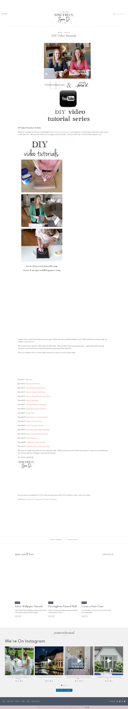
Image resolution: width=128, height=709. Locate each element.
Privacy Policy (35, 701)
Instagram (38, 499)
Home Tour (10, 701)
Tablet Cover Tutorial (34, 421)
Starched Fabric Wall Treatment (38, 429)
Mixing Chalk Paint (33, 383)
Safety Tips (30, 413)
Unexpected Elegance (62, 132)
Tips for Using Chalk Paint (35, 392)
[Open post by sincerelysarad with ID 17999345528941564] (49, 660)
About (23, 701)
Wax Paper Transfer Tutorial (37, 417)
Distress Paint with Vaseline (36, 404)
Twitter (46, 499)
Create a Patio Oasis (92, 606)
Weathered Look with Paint (36, 409)
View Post (18, 616)
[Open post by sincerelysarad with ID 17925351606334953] (79, 660)
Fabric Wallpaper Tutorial (29, 606)
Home (28, 701)
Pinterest (53, 499)
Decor (60, 32)
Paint (50, 602)
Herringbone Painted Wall (62, 606)
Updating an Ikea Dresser (35, 442)
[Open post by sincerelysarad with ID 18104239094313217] (108, 660)
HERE (41, 495)
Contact (17, 701)
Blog (4, 701)
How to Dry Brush (32, 400)
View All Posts (106, 554)
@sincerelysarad (64, 633)
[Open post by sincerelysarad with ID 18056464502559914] (19, 660)
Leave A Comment (56, 539)
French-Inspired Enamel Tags (37, 434)
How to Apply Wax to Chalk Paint (38, 396)
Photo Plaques (31, 438)
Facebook (29, 499)
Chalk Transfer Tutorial (34, 425)
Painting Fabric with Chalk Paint (38, 446)
